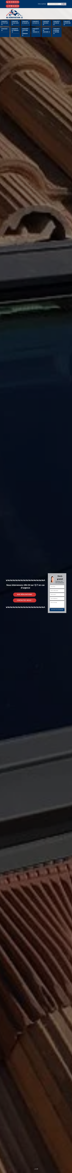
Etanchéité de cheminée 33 (46, 30)
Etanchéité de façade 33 (25, 22)
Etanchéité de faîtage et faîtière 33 (56, 31)
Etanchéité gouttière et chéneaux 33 (25, 32)
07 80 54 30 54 (14, 6)
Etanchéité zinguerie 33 (46, 23)
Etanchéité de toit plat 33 (4, 23)
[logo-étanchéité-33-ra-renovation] (14, 13)
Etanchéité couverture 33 (67, 23)
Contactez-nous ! (24, 600)
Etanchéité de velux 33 (35, 22)
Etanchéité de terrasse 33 (15, 30)
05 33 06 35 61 (14, 2)
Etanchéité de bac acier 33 (15, 23)
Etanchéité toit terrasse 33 (35, 30)
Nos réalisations (24, 594)
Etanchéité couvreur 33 (56, 23)
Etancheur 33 (4, 29)
